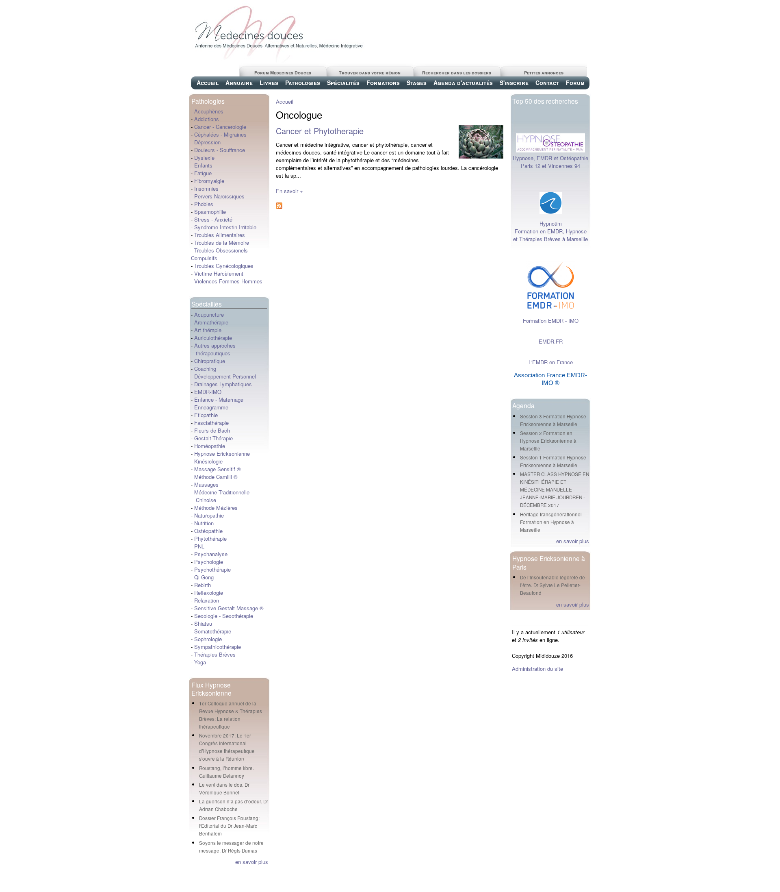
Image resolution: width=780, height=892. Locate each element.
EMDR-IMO (207, 392)
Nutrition (204, 523)
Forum (575, 82)
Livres (269, 82)
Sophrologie (208, 639)
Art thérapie (207, 330)
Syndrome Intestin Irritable (225, 227)
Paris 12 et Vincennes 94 (550, 166)
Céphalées (206, 134)
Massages (206, 484)
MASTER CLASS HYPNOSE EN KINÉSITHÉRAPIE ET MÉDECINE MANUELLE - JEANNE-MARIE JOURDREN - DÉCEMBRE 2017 (554, 489)
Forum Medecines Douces (282, 73)
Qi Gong (204, 577)
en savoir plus (251, 862)
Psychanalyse (211, 554)
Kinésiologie (208, 461)
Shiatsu (203, 623)
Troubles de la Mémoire (221, 242)
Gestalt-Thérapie (213, 438)
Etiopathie (206, 415)
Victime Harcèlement (218, 273)
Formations (383, 82)
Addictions (206, 119)
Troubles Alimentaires (219, 235)
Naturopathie (209, 515)
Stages (417, 82)
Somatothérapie (212, 631)
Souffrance (232, 150)
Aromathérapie (211, 322)
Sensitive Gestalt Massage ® (229, 608)
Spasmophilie (210, 211)
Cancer (202, 127)
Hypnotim (551, 223)
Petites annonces (543, 73)
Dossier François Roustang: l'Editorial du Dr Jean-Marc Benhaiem (229, 826)
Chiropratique (209, 361)
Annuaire (239, 82)
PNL (199, 546)
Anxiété (223, 219)
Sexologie (205, 616)
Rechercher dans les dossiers (456, 73)
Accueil (208, 82)
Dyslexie (204, 157)
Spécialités (343, 82)
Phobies (203, 204)
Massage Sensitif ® (217, 469)
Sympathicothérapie (217, 647)
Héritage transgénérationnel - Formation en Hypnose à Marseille (552, 522)
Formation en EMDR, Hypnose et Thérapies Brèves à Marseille (550, 235)
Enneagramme (211, 407)
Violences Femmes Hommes (228, 281)
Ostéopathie (208, 531)
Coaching (205, 368)
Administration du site (537, 668)
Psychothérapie (212, 569)
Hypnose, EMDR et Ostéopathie (550, 158)
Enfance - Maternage (218, 399)
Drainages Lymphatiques (223, 384)
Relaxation (206, 600)
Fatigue (203, 173)
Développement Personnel (225, 376)
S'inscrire (514, 82)
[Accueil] (278, 60)
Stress (202, 219)
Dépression (207, 142)
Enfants (203, 165)
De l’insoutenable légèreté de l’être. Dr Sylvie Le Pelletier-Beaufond (552, 585)
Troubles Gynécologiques (224, 266)
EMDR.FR (551, 341)
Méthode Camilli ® (216, 477)
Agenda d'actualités (463, 82)
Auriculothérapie (213, 338)
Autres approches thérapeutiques (213, 349)
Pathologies (302, 82)
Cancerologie (231, 127)
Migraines (235, 134)
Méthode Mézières (216, 507)
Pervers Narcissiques (219, 196)
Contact (547, 82)
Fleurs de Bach (212, 430)
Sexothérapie (237, 616)
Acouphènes (208, 111)
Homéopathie (209, 446)
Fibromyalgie (209, 181)
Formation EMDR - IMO (550, 320)
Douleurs (204, 150)
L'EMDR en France (551, 362)
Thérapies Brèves (215, 654)
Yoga (200, 662)
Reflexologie (208, 592)
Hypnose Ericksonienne (222, 453)
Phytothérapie (210, 538)
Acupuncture (209, 314)
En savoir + (289, 191)
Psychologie (208, 562)
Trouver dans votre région (370, 73)
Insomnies (206, 188)
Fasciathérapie (211, 422)
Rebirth (202, 585)
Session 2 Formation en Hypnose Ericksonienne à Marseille (548, 441)
